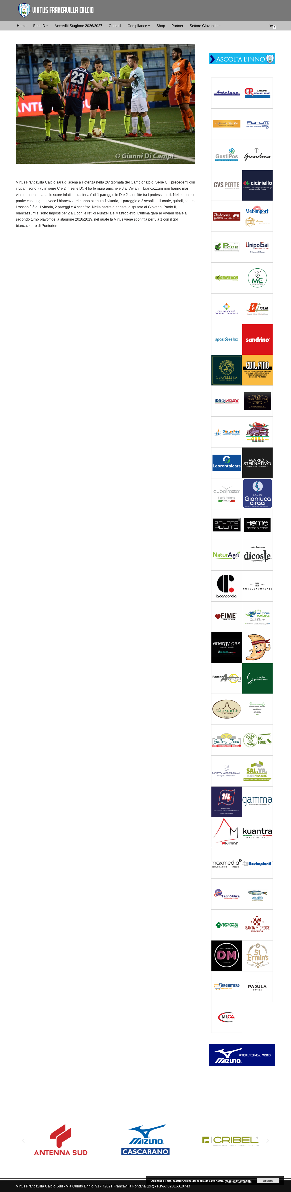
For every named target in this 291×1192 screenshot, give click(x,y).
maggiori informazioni (238, 1180)
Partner (177, 26)
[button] (47, 26)
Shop (160, 26)
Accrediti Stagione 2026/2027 (78, 26)
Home (22, 26)
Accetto (268, 1181)
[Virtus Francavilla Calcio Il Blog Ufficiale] (55, 10)
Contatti (115, 26)
